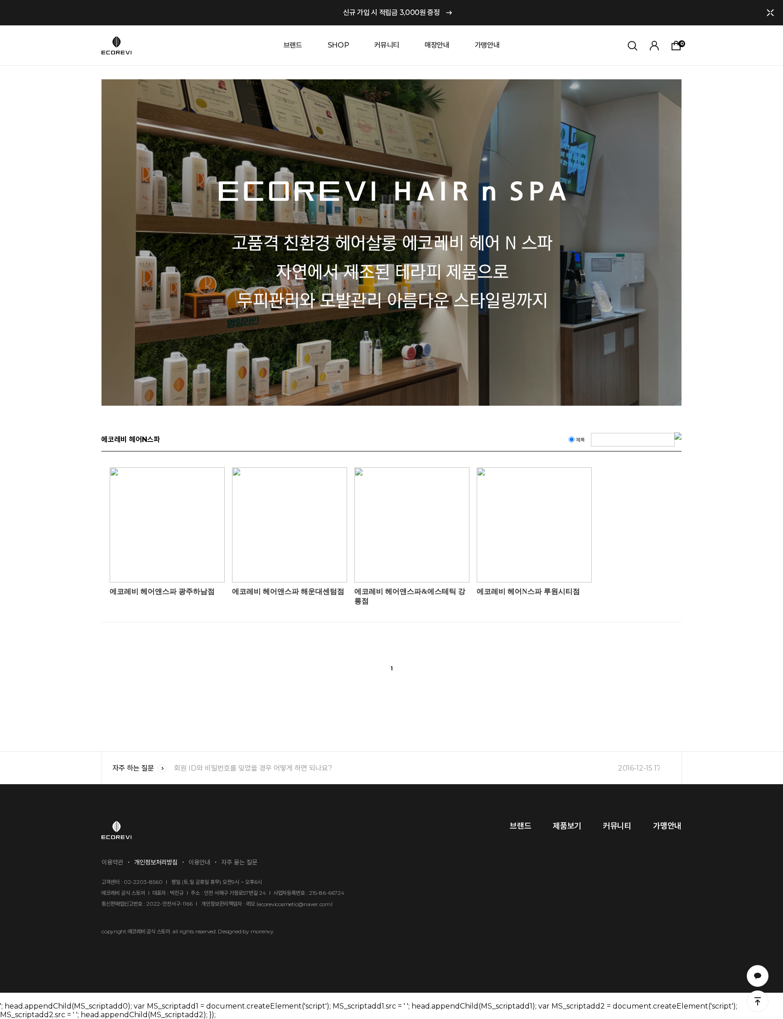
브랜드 (293, 45)
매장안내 (437, 45)
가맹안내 (487, 45)
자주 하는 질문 (133, 768)
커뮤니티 (386, 45)
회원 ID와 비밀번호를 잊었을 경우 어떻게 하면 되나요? (417, 768)
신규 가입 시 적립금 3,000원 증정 (391, 12)
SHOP (338, 45)
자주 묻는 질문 (239, 862)
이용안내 (199, 862)
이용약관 (112, 862)
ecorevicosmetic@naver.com (294, 904)
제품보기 (567, 826)
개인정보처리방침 (156, 862)
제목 (580, 440)
